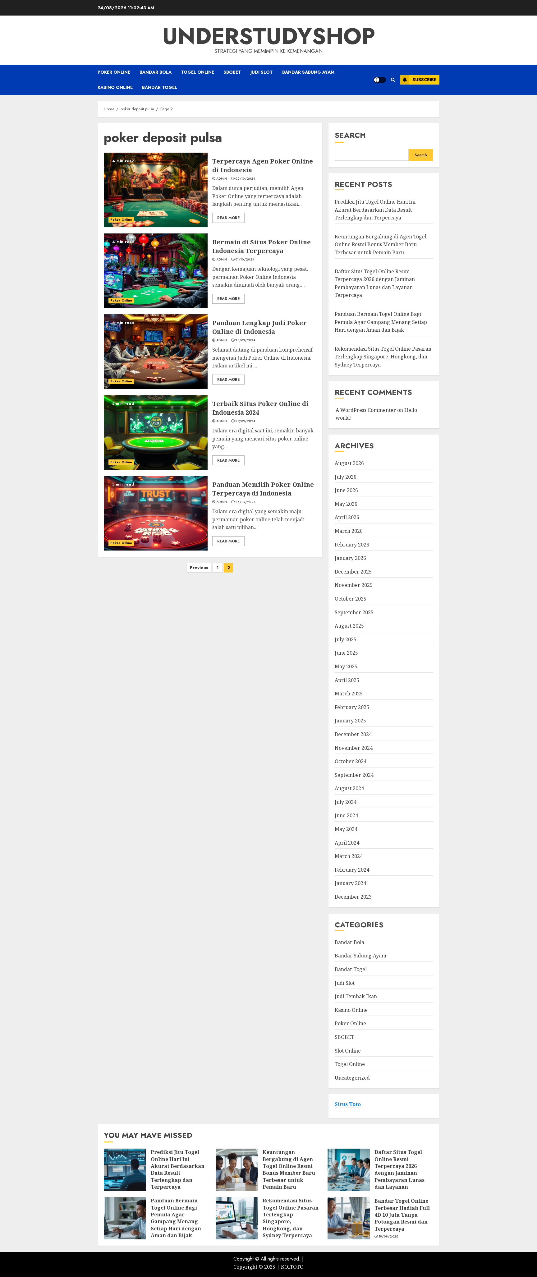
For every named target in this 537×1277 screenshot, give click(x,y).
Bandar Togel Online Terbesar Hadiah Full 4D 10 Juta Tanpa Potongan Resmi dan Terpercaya (402, 1214)
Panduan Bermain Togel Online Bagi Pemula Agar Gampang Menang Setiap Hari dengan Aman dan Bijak (381, 322)
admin (221, 179)
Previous (199, 568)
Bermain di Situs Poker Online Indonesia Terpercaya (261, 246)
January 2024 (350, 883)
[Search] (393, 80)
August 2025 (349, 625)
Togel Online (197, 72)
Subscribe (424, 79)
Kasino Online (115, 87)
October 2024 (350, 761)
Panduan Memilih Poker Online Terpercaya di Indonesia (263, 488)
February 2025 (352, 707)
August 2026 (349, 463)
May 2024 (346, 829)
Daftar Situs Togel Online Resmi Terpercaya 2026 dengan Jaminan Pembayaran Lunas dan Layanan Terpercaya (399, 1173)
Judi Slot (261, 72)
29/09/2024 (245, 421)
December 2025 (353, 571)
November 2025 (354, 585)
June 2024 (346, 815)
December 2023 (353, 896)
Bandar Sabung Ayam (308, 72)
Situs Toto (348, 1104)
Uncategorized (352, 1077)
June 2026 (346, 490)
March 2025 (349, 693)
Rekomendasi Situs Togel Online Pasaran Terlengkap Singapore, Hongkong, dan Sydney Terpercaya (383, 356)
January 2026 (350, 558)
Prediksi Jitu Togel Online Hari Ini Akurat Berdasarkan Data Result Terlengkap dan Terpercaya (375, 209)
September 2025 (354, 612)
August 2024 (349, 788)
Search (350, 135)
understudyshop (268, 36)
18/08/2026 (388, 1236)
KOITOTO (292, 1266)
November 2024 (354, 748)
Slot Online (348, 1050)
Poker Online (114, 72)
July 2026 (345, 476)
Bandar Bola (156, 72)
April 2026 (347, 517)
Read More (228, 218)
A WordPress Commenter (366, 410)
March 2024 (349, 856)
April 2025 (347, 680)
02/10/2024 (245, 179)
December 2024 (353, 734)
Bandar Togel (159, 87)
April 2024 (347, 842)
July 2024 (345, 802)
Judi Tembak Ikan (356, 996)
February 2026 (352, 544)
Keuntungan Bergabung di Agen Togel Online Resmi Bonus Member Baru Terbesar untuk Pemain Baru (380, 244)
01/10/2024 (244, 259)
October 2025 (350, 598)
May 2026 (346, 503)
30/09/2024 (245, 340)
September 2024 (354, 775)
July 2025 (345, 639)
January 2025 (350, 720)
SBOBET (232, 72)
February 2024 (352, 869)
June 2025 (346, 652)
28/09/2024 (245, 502)
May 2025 (346, 666)
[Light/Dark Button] (380, 80)
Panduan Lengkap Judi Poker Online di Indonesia (259, 327)
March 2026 (349, 531)
